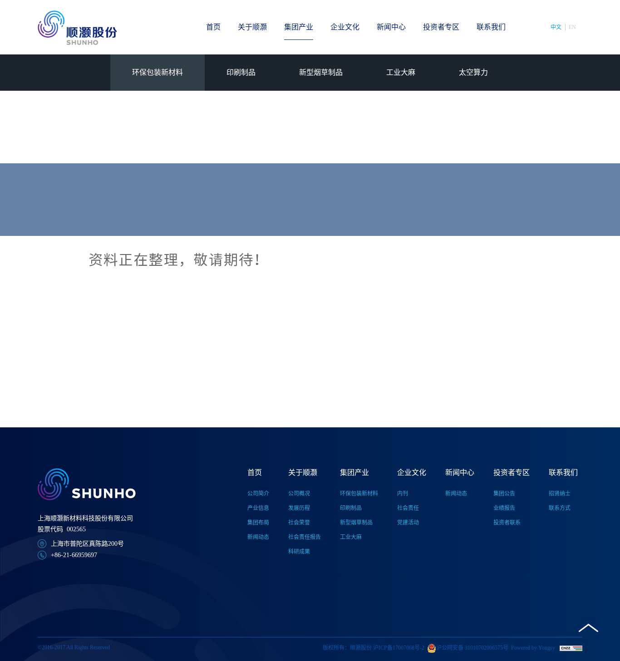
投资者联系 (507, 522)
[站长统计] (571, 648)
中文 (556, 27)
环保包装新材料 (157, 72)
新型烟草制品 (321, 72)
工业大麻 (400, 72)
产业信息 (258, 508)
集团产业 (298, 27)
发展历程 (299, 508)
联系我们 (491, 27)
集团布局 (258, 522)
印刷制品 (241, 72)
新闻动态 (258, 537)
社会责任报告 (304, 537)
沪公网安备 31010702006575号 (472, 648)
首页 (213, 27)
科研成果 (299, 551)
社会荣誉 (299, 522)
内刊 (402, 493)
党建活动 (408, 522)
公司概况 (299, 493)
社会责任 (408, 508)
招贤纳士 (560, 493)
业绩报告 (504, 508)
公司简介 (258, 493)
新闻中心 (391, 27)
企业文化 (344, 27)
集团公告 (504, 493)
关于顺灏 (252, 27)
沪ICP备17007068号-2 (398, 648)
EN (572, 27)
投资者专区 (441, 27)
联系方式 (560, 508)
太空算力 (473, 72)
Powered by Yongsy (533, 648)
